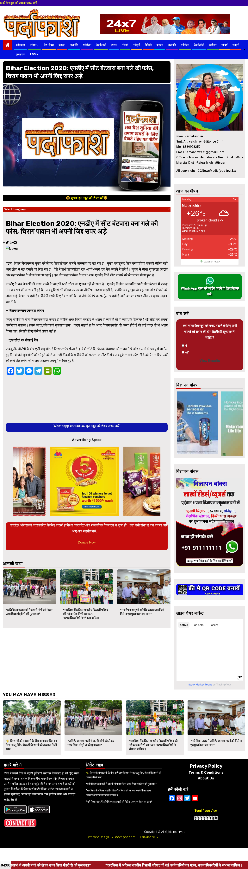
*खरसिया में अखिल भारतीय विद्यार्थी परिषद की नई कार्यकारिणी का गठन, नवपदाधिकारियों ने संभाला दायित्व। (85, 614)
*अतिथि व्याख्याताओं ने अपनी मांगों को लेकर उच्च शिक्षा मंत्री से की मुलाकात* (29, 612)
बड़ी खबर (20, 45)
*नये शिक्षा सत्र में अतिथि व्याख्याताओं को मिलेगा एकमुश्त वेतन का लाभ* (142, 612)
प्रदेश (32, 45)
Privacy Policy (206, 766)
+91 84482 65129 (148, 837)
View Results (210, 361)
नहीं (186, 352)
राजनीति (74, 45)
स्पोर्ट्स (136, 45)
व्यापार (114, 45)
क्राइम (62, 45)
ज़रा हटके (20, 54)
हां (186, 345)
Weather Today (212, 261)
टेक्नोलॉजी (101, 45)
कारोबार (212, 45)
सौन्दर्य (125, 45)
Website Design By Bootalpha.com (111, 837)
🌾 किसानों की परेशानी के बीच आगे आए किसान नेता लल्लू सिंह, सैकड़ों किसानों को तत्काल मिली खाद (31, 745)
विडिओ (148, 45)
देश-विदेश (49, 45)
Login (34, 54)
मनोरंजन (87, 45)
